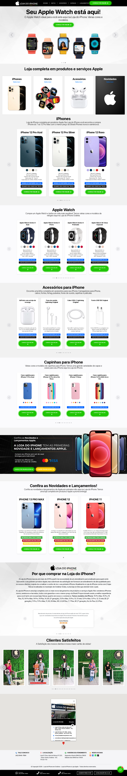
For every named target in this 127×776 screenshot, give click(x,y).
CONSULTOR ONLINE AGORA (23, 469)
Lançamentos (84, 3)
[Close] (74, 701)
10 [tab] (71, 422)
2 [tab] (63, 62)
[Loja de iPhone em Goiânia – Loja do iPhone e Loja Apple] (27, 3)
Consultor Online (100, 3)
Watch (53, 3)
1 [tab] (61, 62)
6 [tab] (66, 200)
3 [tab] (65, 62)
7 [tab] (67, 200)
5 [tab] (64, 200)
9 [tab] (70, 352)
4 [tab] (62, 200)
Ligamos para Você (84, 773)
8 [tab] (69, 200)
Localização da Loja (103, 773)
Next (115, 35)
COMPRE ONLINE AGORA (44, 469)
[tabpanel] (63, 35)
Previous (12, 35)
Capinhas (73, 3)
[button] (63, 743)
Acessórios (63, 3)
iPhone (45, 3)
